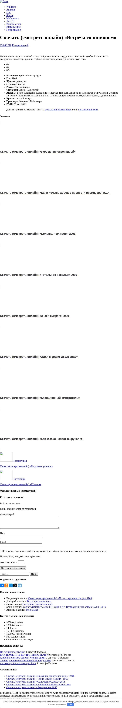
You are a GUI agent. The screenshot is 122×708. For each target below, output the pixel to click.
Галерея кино (13, 29)
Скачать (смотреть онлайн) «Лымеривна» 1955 (31, 687)
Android (10, 9)
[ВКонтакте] (2, 585)
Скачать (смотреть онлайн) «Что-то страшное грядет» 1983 (60, 598)
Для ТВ (10, 21)
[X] (15, 585)
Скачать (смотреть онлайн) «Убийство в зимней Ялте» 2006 (38, 684)
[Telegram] (20, 585)
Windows (11, 6)
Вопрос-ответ (13, 24)
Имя (2, 533)
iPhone (9, 15)
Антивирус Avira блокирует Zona (18, 663)
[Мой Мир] (11, 585)
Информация (13, 26)
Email (3, 542)
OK (70, 704)
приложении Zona (88, 109)
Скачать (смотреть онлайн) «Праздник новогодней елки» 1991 (40, 676)
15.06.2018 (5, 45)
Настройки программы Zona (37, 604)
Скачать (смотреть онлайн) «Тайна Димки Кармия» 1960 (37, 678)
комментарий (7, 514)
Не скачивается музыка (12, 652)
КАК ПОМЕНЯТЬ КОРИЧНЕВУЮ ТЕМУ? (24, 654)
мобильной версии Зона (58, 109)
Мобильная (12, 18)
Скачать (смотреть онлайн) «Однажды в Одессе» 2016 (35, 681)
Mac (8, 12)
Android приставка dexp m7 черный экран (22, 657)
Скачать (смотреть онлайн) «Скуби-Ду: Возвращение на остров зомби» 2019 (64, 607)
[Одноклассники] (6, 585)
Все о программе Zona (39, 601)
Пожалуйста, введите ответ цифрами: (20, 556)
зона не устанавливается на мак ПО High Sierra (25, 660)
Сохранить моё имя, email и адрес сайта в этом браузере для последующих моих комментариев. (55, 551)
